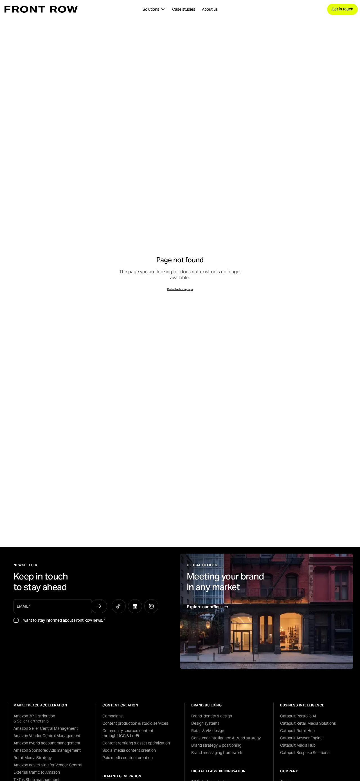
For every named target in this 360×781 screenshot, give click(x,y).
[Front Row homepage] (41, 9)
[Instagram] (151, 606)
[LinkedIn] (135, 606)
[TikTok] (119, 606)
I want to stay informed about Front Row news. (63, 620)
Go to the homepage (180, 289)
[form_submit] (98, 606)
